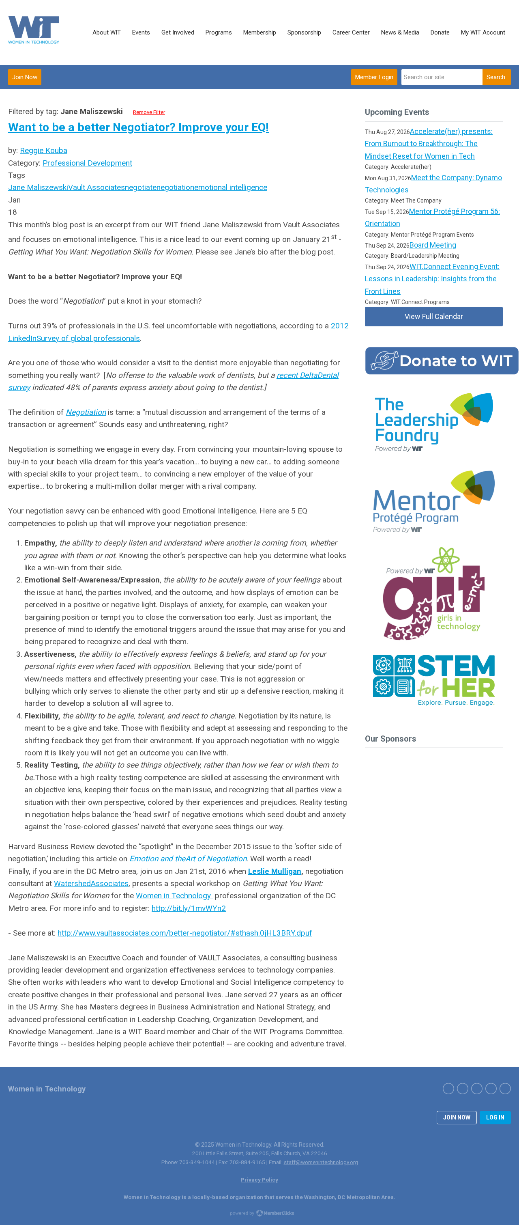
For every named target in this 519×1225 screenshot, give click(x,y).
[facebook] (448, 1088)
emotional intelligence (230, 187)
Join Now (24, 77)
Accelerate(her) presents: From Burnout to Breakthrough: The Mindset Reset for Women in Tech (429, 143)
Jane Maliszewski (38, 187)
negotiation (175, 187)
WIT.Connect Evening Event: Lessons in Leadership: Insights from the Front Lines (432, 278)
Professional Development (87, 163)
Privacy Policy (259, 1179)
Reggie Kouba (43, 150)
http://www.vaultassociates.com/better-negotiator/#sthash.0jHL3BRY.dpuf (185, 933)
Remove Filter (149, 112)
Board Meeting (433, 245)
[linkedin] (491, 1088)
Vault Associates (96, 187)
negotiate (141, 187)
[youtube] (505, 1088)
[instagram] (477, 1088)
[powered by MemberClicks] (259, 1214)
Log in (495, 1117)
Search (496, 77)
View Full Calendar (434, 316)
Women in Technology (174, 895)
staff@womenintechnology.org (321, 1162)
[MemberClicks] (34, 32)
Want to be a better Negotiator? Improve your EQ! (138, 127)
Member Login (374, 77)
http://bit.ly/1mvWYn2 (189, 908)
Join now (456, 1117)
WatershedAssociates (91, 883)
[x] (462, 1088)
